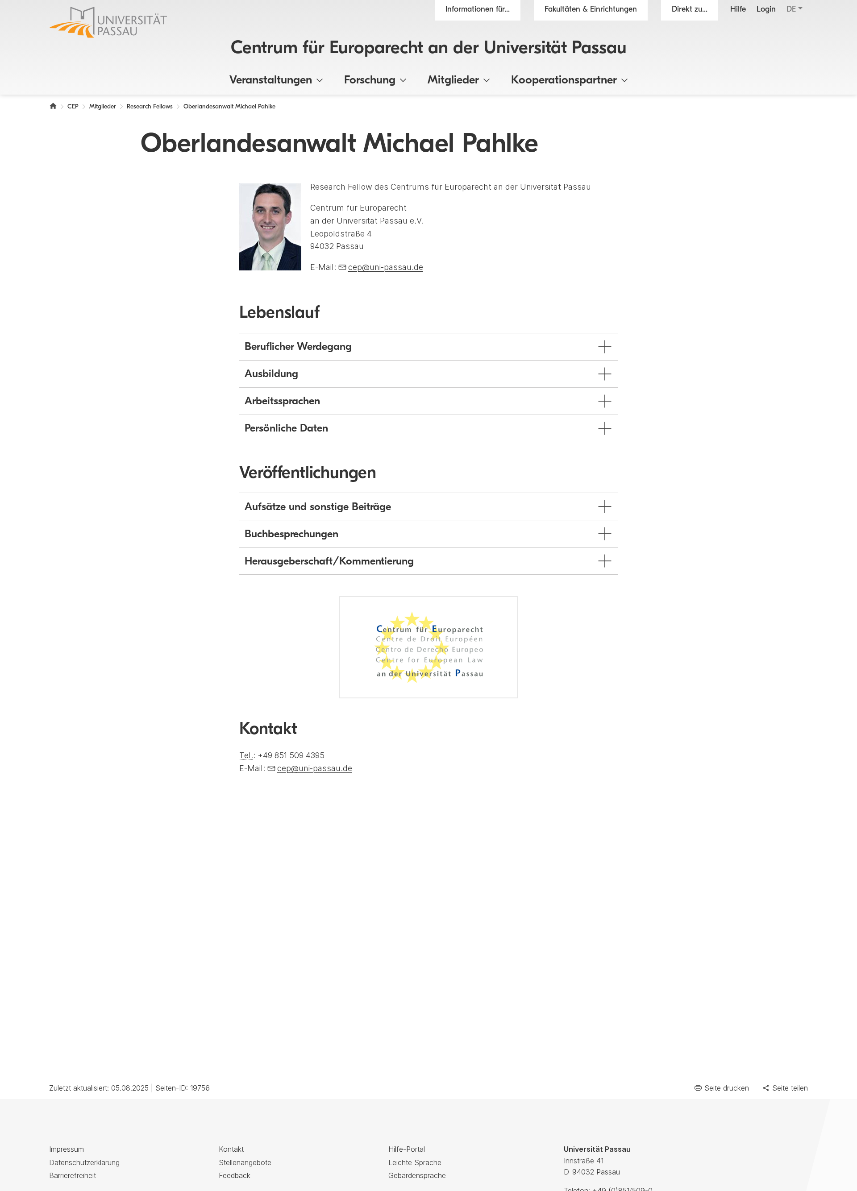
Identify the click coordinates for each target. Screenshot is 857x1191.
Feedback (234, 1175)
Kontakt (231, 1149)
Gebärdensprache (417, 1175)
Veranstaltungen (270, 81)
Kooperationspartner (564, 81)
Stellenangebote (245, 1162)
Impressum (66, 1149)
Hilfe (738, 10)
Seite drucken (726, 1087)
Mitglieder (453, 81)
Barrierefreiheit (72, 1175)
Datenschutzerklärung (84, 1162)
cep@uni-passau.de (385, 267)
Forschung (369, 81)
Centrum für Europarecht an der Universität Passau (429, 49)
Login (766, 10)
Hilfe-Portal (406, 1149)
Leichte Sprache (414, 1162)
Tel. (246, 755)
